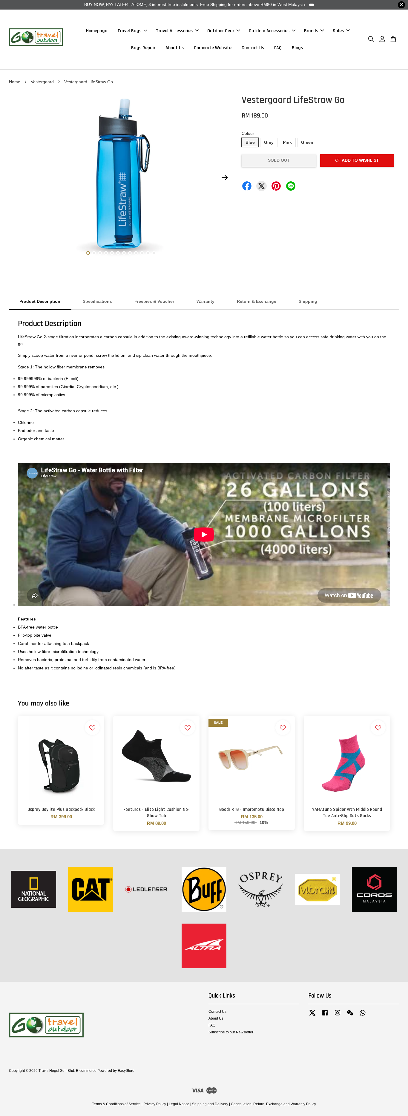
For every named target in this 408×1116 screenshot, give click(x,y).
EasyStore (126, 1071)
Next (224, 177)
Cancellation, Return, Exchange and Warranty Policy (273, 1104)
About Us (174, 48)
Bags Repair (143, 48)
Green (307, 142)
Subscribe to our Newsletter (230, 1032)
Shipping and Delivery (210, 1104)
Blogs (297, 48)
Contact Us (253, 48)
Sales (338, 31)
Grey (269, 142)
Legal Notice (179, 1104)
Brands (311, 31)
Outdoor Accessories (269, 31)
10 (142, 253)
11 (148, 253)
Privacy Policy (154, 1104)
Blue (250, 142)
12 (154, 253)
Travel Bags (129, 31)
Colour (248, 133)
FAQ (278, 48)
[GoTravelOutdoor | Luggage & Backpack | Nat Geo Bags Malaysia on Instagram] (337, 1016)
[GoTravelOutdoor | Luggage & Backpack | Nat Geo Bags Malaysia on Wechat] (350, 1016)
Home (14, 81)
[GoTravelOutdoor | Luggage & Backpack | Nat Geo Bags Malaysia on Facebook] (325, 1016)
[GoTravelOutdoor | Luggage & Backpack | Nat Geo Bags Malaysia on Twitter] (312, 1016)
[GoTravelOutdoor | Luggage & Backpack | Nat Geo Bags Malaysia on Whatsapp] (362, 1016)
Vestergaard (42, 81)
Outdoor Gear (220, 31)
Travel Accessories (174, 31)
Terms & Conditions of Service (116, 1104)
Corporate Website (212, 48)
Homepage (96, 31)
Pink (287, 142)
